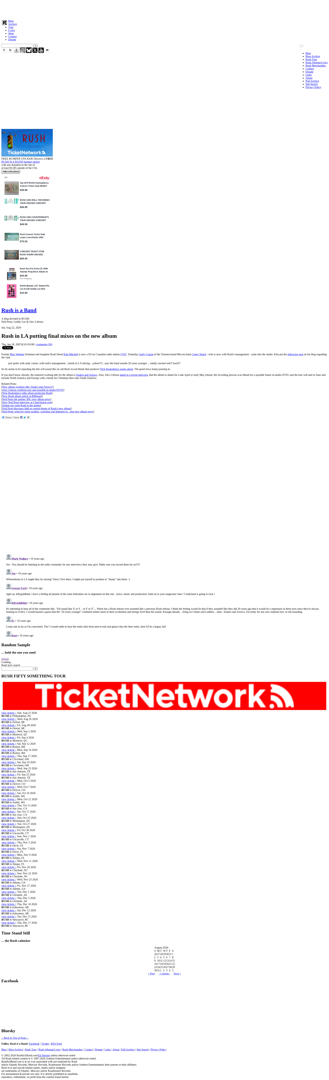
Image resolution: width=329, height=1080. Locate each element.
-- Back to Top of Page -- (14, 1037)
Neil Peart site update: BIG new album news (26, 399)
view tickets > (8, 712)
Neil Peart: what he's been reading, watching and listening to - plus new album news (47, 411)
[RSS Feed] (10, 52)
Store (11, 33)
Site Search (312, 84)
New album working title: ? (27, 386)
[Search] (4, 52)
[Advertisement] (104, 9)
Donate (12, 39)
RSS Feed (56, 1043)
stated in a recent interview (134, 374)
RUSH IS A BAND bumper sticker (20, 161)
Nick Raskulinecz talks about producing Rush (27, 393)
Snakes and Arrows (86, 374)
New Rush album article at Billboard (22, 396)
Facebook (34, 1043)
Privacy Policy (313, 87)
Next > (177, 973)
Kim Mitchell (71, 354)
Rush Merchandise (316, 65)
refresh (5, 659)
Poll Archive (312, 81)
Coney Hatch (199, 354)
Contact (12, 36)
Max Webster (17, 354)
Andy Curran (146, 354)
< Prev (151, 973)
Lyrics (11, 30)
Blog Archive (313, 56)
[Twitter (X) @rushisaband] (35, 52)
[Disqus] (164, 506)
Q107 (123, 354)
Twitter (45, 1043)
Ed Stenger (44, 1055)
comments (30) (44, 344)
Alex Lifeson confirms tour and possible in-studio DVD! (32, 390)
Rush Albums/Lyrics (317, 62)
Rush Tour (311, 59)
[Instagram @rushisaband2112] (22, 52)
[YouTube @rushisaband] (41, 52)
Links (309, 74)
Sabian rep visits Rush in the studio (21, 405)
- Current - (164, 973)
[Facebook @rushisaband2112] (16, 52)
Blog (11, 21)
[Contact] (47, 52)
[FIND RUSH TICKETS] (27, 155)
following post (295, 354)
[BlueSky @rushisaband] (29, 52)
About (309, 77)
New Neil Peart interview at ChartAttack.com (27, 402)
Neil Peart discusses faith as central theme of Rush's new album (36, 408)
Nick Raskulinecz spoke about (116, 369)
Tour (10, 27)
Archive (12, 24)
